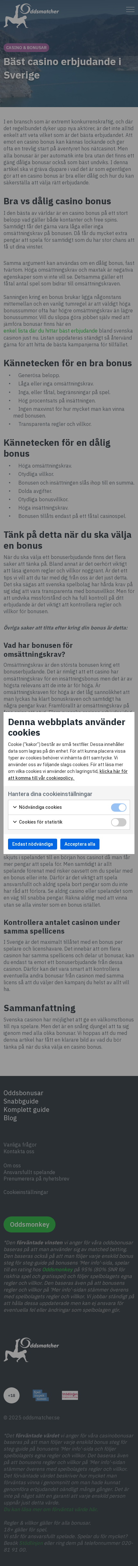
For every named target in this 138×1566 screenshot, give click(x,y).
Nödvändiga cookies (40, 807)
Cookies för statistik (40, 822)
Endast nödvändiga (32, 844)
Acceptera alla (80, 844)
